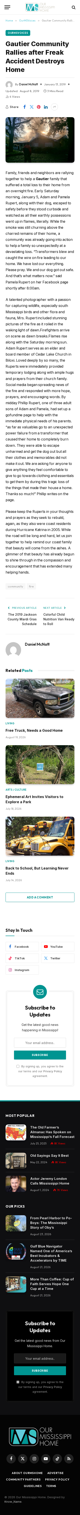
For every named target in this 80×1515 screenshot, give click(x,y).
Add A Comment (40, 897)
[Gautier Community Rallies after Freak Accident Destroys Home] (40, 140)
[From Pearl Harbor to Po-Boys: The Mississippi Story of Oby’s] (16, 1223)
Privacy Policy (52, 1071)
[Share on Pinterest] (38, 106)
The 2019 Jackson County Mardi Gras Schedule (22, 619)
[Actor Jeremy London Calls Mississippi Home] (16, 1184)
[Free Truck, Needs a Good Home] (40, 698)
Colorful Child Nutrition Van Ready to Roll (58, 619)
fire (31, 586)
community (15, 586)
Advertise (55, 1473)
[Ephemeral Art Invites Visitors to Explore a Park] (40, 764)
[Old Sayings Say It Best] (16, 1161)
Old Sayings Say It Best (49, 1155)
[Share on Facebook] (24, 106)
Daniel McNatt (28, 84)
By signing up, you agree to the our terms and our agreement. (41, 1071)
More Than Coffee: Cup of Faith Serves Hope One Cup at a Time (52, 1284)
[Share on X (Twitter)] (31, 106)
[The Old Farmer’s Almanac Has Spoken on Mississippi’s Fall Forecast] (16, 1132)
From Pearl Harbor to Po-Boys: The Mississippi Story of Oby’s (51, 1223)
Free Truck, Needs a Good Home (34, 730)
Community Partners (23, 1479)
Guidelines (33, 1486)
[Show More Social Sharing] (54, 106)
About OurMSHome (27, 1473)
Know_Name (13, 1501)
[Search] (73, 7)
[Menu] (7, 7)
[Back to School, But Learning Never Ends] (40, 836)
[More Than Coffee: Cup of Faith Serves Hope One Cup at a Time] (16, 1284)
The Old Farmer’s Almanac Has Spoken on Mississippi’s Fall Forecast (52, 1132)
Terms (51, 1486)
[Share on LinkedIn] (45, 106)
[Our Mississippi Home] (40, 7)
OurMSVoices (18, 33)
